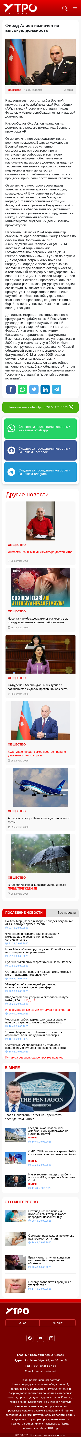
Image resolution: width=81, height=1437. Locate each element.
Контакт (57, 1322)
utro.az (61, 1435)
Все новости (67, 912)
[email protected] (46, 1371)
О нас (22, 1322)
